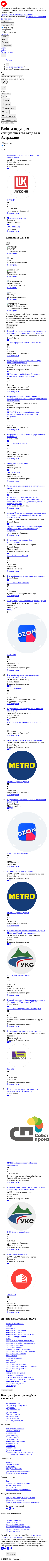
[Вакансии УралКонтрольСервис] (27, 959)
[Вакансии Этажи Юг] (27, 1279)
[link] (5, 42)
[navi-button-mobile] (3, 55)
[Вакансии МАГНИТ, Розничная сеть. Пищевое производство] (27, 1129)
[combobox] (12, 76)
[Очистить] (4, 82)
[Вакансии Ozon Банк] (27, 633)
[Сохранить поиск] (3, 88)
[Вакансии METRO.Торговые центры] (27, 766)
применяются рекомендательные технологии (21, 1536)
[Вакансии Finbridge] (27, 1056)
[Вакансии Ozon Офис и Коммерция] (27, 832)
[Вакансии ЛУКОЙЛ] (27, 184)
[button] (3, 48)
